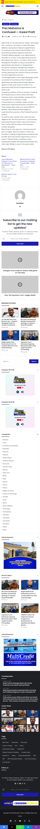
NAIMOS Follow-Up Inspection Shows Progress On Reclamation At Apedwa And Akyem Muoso (28, 620)
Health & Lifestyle (8, 460)
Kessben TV (6, 755)
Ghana (21, 745)
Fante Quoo (24, 742)
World (4, 530)
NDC (34, 755)
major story (6, 472)
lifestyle (5, 469)
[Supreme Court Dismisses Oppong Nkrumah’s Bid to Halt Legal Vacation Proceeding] (29, 335)
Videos (5, 527)
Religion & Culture (8, 491)
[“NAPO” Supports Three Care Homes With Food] (20, 728)
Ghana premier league (8, 749)
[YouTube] (20, 783)
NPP (4, 759)
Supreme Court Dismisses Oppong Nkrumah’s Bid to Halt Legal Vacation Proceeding (28, 345)
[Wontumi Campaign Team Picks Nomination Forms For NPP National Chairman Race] (7, 728)
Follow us (4, 768)
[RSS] (24, 783)
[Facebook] (15, 783)
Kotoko (14, 755)
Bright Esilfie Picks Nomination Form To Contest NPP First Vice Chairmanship (9, 345)
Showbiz (5, 497)
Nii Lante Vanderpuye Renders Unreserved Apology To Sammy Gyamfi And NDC (28, 322)
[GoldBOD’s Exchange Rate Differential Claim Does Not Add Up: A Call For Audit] (33, 721)
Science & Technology (10, 494)
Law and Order (7, 466)
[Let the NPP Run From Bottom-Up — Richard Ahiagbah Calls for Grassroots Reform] (10, 313)
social (4, 500)
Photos (5, 485)
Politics (5, 488)
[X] (18, 783)
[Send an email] (9, 36)
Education (6, 448)
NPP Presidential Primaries (15, 759)
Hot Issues (14, 24)
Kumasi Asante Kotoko (24, 755)
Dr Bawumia (14, 742)
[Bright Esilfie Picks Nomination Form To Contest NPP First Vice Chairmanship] (10, 335)
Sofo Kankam (6, 762)
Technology (6, 509)
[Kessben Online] (12, 6)
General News (7, 457)
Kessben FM (20, 749)
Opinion (5, 482)
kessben (5, 36)
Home (5, 20)
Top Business (7, 512)
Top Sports (6, 518)
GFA (16, 745)
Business (5, 439)
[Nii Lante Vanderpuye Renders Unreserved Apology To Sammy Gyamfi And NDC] (29, 313)
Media (5, 475)
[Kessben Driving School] (20, 12)
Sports (5, 503)
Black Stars (6, 742)
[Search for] (38, 7)
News (4, 478)
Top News (6, 515)
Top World (6, 524)
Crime (4, 442)
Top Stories (6, 521)
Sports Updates (7, 506)
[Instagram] (22, 783)
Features (5, 454)
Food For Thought (7, 745)
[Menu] (2, 7)
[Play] (17, 392)
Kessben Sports (26, 752)
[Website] (20, 206)
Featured (11, 20)
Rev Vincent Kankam (30, 759)
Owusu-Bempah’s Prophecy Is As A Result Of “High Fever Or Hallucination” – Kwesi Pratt (9, 163)
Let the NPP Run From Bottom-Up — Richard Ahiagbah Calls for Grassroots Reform (9, 322)
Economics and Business (10, 445)
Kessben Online (19, 813)
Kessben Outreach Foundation (11, 752)
